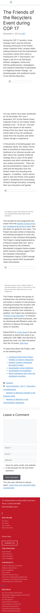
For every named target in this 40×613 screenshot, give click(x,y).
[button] (36, 2)
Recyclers (31, 386)
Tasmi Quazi (22, 332)
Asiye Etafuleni (12, 386)
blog (4, 585)
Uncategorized (9, 389)
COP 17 (23, 386)
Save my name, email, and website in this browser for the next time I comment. (21, 468)
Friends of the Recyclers (14, 316)
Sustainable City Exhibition (20, 371)
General (9, 383)
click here (24, 343)
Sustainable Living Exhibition (21, 368)
